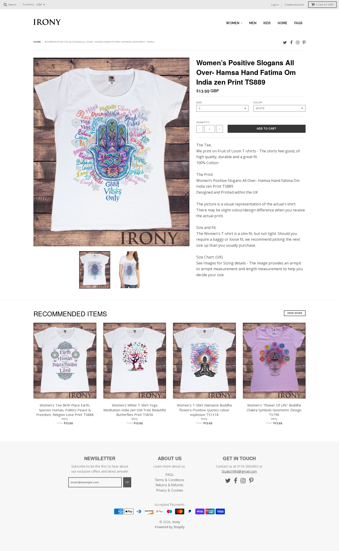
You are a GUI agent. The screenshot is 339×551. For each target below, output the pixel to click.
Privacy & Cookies (169, 490)
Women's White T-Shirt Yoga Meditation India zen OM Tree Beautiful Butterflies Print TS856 (134, 410)
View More (294, 313)
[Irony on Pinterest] (304, 42)
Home (37, 42)
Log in (275, 4)
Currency (28, 4)
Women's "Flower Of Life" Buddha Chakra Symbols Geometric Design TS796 (274, 410)
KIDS (267, 23)
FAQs (298, 23)
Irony (65, 419)
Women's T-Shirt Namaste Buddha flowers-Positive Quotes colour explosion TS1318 (204, 410)
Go (127, 482)
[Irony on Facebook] (291, 42)
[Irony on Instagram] (297, 42)
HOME (282, 23)
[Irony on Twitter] (285, 42)
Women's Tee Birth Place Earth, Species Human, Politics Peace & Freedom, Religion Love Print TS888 (65, 410)
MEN (252, 23)
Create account (294, 4)
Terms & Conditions (169, 480)
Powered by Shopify (169, 527)
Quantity (203, 122)
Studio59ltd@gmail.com (239, 471)
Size (199, 102)
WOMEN (232, 23)
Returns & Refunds (169, 485)
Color (257, 102)
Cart (324, 4)
